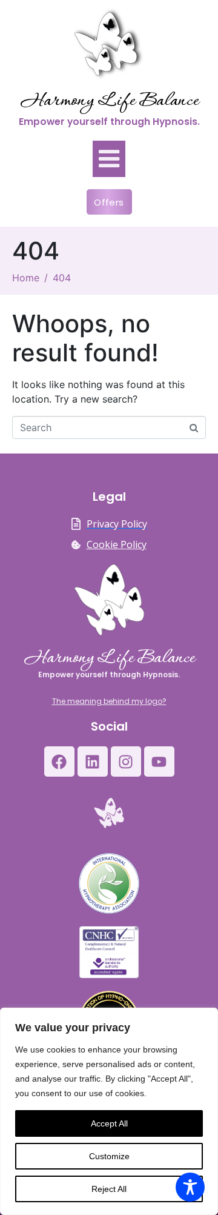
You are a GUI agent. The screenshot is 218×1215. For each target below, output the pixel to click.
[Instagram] (126, 761)
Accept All (109, 1123)
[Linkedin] (93, 761)
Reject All (109, 1189)
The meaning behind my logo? (109, 701)
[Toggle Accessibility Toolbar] (190, 1187)
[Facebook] (59, 761)
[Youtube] (159, 761)
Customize (109, 1156)
